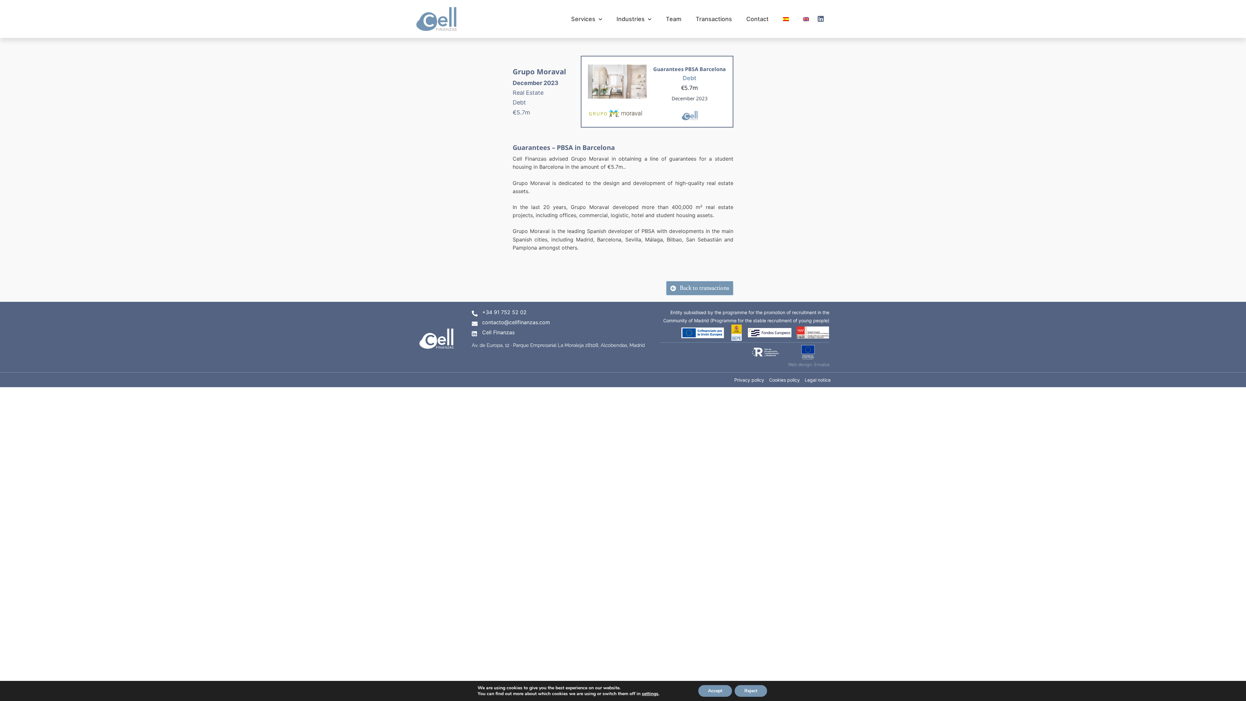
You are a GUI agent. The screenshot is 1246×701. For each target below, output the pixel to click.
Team (673, 19)
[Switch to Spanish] (786, 19)
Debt (689, 78)
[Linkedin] (820, 19)
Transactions (714, 19)
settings (650, 694)
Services (583, 19)
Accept (715, 691)
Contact (757, 19)
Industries (631, 19)
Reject (750, 691)
